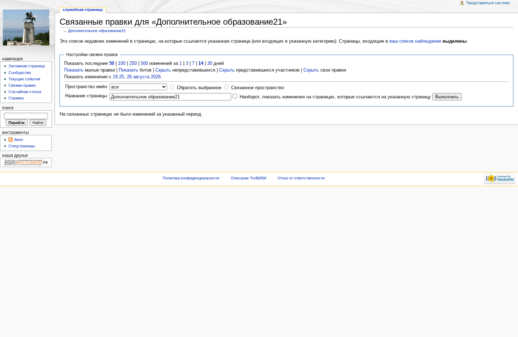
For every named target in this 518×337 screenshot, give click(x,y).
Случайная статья (24, 92)
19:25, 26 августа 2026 (137, 76)
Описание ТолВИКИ (248, 178)
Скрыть (163, 70)
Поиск (7, 108)
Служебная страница (83, 9)
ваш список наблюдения (415, 41)
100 (121, 63)
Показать (74, 70)
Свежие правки (22, 85)
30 (209, 63)
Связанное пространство (257, 87)
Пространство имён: (86, 86)
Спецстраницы (21, 146)
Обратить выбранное (199, 87)
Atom (18, 139)
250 (133, 63)
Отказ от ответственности (301, 178)
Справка (16, 98)
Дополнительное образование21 (97, 31)
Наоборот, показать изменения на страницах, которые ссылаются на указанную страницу (335, 96)
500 (144, 63)
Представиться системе (488, 3)
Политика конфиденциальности (191, 178)
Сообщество (19, 73)
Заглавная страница (26, 66)
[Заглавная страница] (27, 27)
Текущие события (24, 79)
